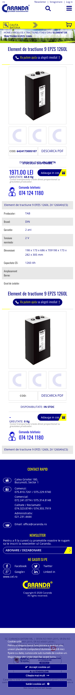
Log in (69, 1)
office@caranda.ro (35, 524)
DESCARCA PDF (52, 151)
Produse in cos (68, 24)
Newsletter (40, 1)
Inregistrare (56, 1)
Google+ (20, 572)
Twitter (47, 566)
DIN (49, 32)
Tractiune (32, 32)
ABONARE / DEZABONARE (23, 550)
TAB (42, 32)
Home (7, 32)
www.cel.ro (10, 576)
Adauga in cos (50, 173)
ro (3, 1)
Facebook (21, 566)
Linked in (49, 572)
